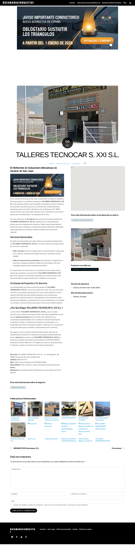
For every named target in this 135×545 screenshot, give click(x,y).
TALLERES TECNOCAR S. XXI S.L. (67, 155)
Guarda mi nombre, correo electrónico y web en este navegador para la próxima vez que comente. (50, 505)
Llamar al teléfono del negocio (85, 269)
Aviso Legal (51, 529)
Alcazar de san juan (62, 163)
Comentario (16, 469)
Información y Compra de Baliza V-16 (88, 3)
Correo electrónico (79, 494)
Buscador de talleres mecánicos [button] (111, 3)
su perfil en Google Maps (82, 220)
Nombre (14, 494)
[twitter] (12, 537)
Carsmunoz (116, 448)
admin (51, 163)
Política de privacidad (63, 529)
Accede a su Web (18, 387)
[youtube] (21, 537)
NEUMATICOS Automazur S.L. (26, 448)
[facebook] (17, 537)
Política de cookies (85, 529)
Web (12, 501)
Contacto (72, 3)
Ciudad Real (76, 163)
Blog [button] (124, 3)
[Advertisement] (67, 64)
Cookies (75, 529)
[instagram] (26, 537)
